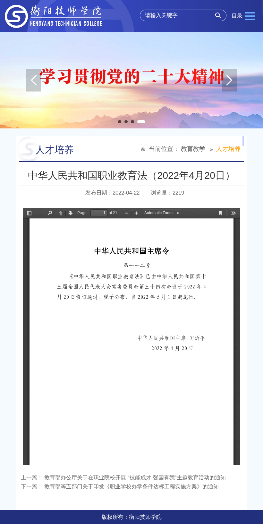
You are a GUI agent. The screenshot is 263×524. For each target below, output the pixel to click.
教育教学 (193, 148)
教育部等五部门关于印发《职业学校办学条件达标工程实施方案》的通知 (131, 487)
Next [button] (229, 80)
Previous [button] (33, 80)
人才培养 (228, 148)
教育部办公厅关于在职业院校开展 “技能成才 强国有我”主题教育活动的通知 (135, 478)
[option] (131, 80)
